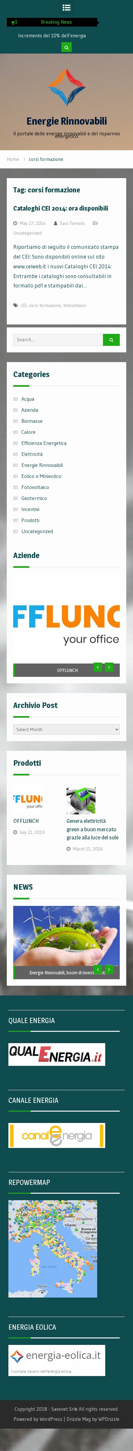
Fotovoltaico (35, 487)
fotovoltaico (74, 305)
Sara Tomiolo (72, 223)
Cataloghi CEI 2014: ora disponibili (60, 208)
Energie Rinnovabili (66, 121)
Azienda (29, 410)
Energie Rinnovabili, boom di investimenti (67, 972)
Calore (28, 432)
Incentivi (30, 509)
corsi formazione (45, 305)
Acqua (27, 399)
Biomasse (32, 421)
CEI (23, 305)
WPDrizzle (108, 1419)
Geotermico (34, 498)
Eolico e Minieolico (41, 476)
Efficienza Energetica (43, 443)
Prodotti (30, 520)
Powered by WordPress (38, 1419)
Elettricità (32, 454)
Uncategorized (27, 233)
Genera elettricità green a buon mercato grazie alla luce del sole (92, 829)
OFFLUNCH (67, 670)
